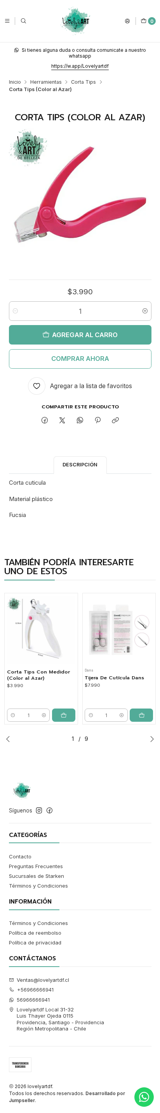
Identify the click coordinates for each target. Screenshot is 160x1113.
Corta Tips (83, 82)
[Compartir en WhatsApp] (80, 420)
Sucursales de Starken (36, 876)
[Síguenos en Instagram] (39, 810)
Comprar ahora (80, 358)
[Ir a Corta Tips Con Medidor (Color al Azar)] (41, 630)
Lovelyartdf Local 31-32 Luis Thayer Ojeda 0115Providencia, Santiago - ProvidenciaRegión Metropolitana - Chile (60, 1019)
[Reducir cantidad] (15, 311)
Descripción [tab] (80, 465)
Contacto (20, 856)
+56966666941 (35, 989)
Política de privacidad (35, 942)
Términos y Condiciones (38, 886)
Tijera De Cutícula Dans (114, 677)
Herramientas (46, 82)
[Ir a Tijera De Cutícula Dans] (119, 630)
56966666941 (33, 1000)
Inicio (15, 82)
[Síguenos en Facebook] (49, 810)
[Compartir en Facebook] (44, 420)
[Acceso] (127, 21)
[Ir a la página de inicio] (75, 21)
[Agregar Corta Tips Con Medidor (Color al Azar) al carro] (63, 715)
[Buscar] (23, 21)
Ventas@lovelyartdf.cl (43, 980)
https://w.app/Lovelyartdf (80, 66)
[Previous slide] (8, 739)
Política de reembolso (35, 933)
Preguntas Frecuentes (36, 866)
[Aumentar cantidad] (145, 311)
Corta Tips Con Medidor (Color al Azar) (38, 674)
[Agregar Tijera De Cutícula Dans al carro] (141, 715)
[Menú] (7, 21)
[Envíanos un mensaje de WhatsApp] (144, 1097)
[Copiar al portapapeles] (116, 420)
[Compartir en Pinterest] (97, 420)
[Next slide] (152, 739)
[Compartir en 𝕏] (62, 420)
